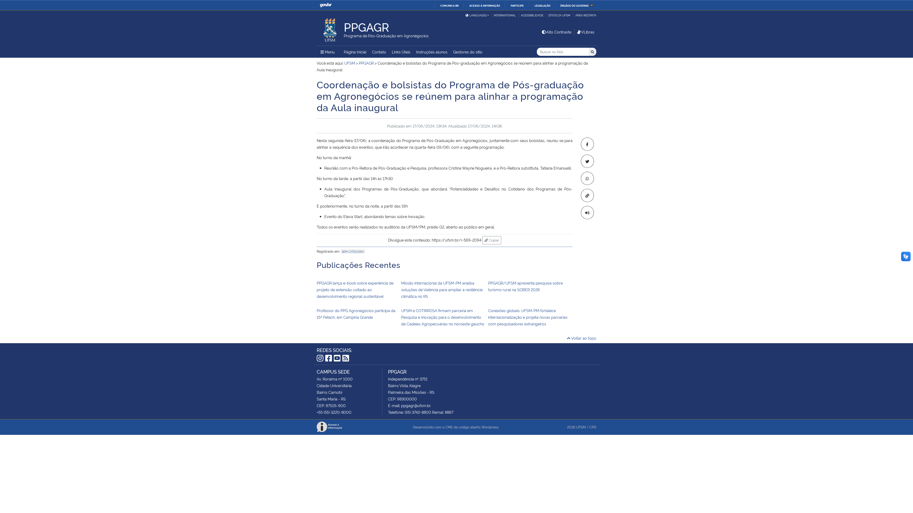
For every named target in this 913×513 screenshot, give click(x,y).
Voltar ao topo (583, 338)
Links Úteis (401, 51)
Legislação (542, 5)
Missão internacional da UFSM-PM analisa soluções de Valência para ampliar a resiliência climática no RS (442, 289)
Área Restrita (585, 15)
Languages (478, 15)
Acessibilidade (532, 15)
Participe (517, 5)
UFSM (581, 427)
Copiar (494, 240)
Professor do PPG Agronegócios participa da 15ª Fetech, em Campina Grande (356, 314)
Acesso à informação (484, 5)
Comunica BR (449, 5)
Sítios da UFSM (559, 15)
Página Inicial (355, 51)
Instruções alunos (431, 51)
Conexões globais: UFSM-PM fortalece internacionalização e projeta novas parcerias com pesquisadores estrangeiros (528, 317)
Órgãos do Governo (574, 5)
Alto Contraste (558, 31)
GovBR (326, 5)
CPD (592, 427)
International (505, 15)
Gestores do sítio (467, 51)
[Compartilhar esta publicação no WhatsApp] (587, 178)
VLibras (587, 31)
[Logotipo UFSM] (330, 28)
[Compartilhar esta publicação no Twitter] (587, 161)
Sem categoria (353, 251)
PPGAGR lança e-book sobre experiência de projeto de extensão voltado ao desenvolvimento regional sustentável (355, 289)
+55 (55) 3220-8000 (334, 412)
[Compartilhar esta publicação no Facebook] (587, 144)
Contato (379, 51)
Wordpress (490, 427)
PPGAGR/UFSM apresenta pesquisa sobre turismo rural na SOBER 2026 (525, 286)
